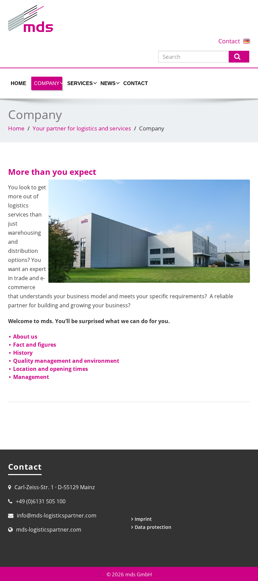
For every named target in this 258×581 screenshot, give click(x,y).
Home (18, 83)
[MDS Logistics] (129, 18)
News (108, 83)
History (23, 352)
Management (31, 377)
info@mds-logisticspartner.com (56, 515)
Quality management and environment (66, 360)
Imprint (143, 519)
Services (80, 83)
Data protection (153, 527)
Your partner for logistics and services (82, 128)
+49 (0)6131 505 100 (41, 501)
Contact (229, 41)
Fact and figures (34, 344)
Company (46, 83)
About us (25, 336)
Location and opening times (50, 369)
